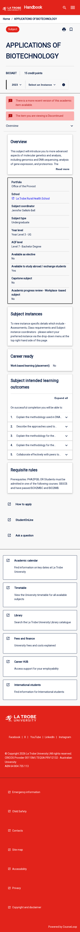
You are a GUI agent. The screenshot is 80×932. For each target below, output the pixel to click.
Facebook (14, 737)
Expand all (61, 398)
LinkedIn (50, 737)
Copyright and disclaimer (26, 907)
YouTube (35, 737)
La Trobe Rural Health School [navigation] (33, 198)
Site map (17, 849)
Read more (62, 169)
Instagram (65, 737)
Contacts (17, 830)
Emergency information (26, 792)
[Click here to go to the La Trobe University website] (11, 9)
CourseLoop (70, 926)
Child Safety (19, 811)
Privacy (16, 888)
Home (6, 18)
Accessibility (19, 868)
